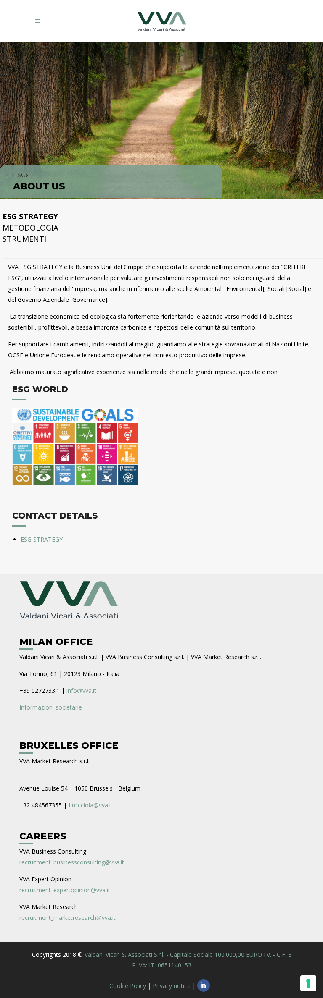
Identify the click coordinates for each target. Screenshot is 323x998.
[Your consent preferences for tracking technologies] (308, 983)
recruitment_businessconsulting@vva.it (71, 862)
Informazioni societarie (50, 707)
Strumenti (24, 239)
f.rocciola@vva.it (91, 805)
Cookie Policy (127, 986)
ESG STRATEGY (30, 216)
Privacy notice (172, 986)
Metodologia (30, 228)
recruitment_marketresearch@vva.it (67, 918)
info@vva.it (81, 690)
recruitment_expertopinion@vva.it (64, 890)
